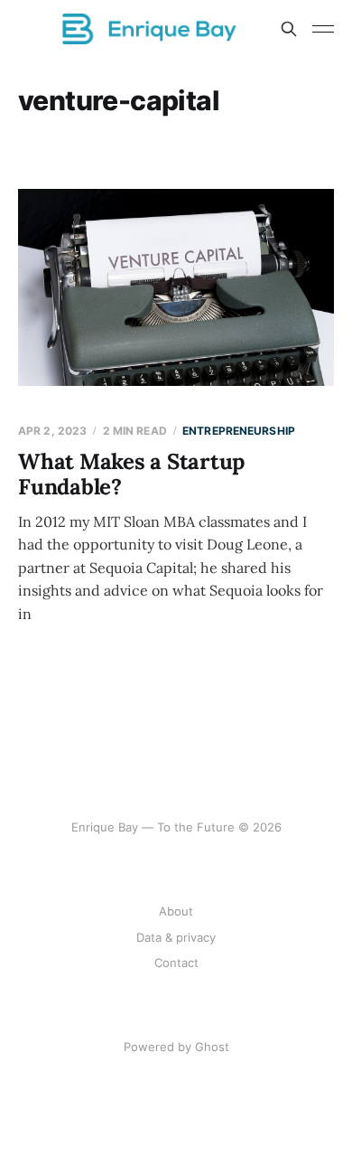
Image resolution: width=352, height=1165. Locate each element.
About (176, 911)
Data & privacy (176, 937)
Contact (176, 962)
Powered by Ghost (176, 1046)
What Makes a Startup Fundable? (131, 474)
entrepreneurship (238, 430)
